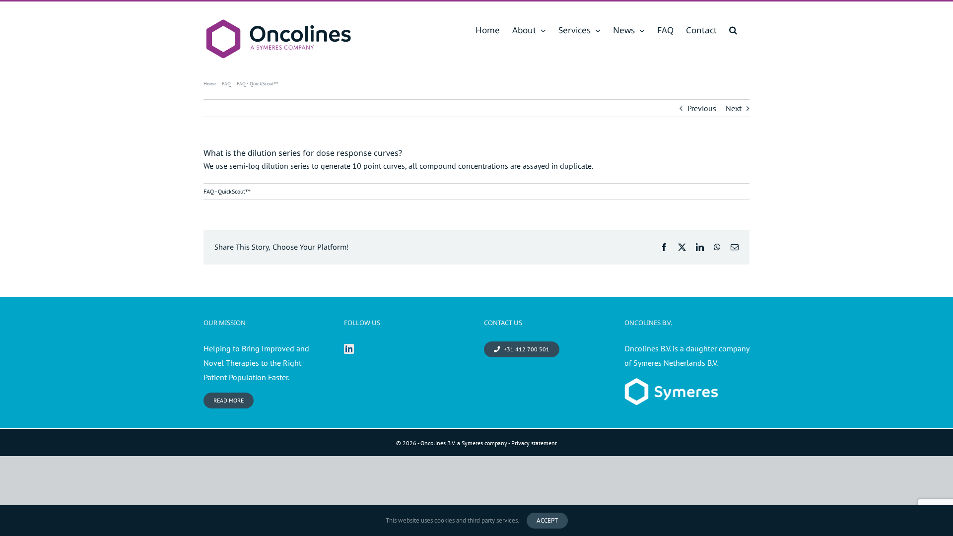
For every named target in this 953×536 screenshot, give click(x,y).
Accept (547, 520)
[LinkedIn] (349, 349)
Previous (701, 108)
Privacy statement (534, 443)
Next (734, 108)
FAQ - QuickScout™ (227, 191)
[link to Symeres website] (671, 385)
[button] (733, 30)
